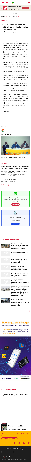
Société (15, 16)
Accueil (3, 16)
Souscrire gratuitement (9, 438)
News (9, 16)
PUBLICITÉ (15, 13)
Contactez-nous (8, 452)
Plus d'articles (23, 311)
